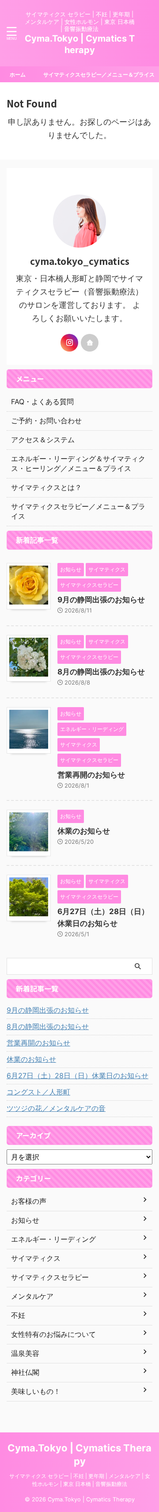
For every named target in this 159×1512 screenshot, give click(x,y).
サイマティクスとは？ (46, 487)
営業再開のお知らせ (91, 774)
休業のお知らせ (83, 831)
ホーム (18, 74)
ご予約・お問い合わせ (46, 420)
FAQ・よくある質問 (42, 401)
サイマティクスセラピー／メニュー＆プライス (99, 74)
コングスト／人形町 (38, 1091)
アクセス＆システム (43, 439)
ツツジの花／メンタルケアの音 (56, 1108)
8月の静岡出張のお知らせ (101, 671)
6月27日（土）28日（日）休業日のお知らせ (77, 1075)
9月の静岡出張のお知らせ (101, 599)
